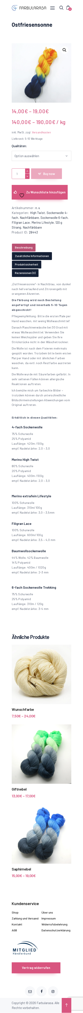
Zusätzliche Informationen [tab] (32, 256)
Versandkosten (41, 132)
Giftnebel (19, 789)
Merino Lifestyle (42, 222)
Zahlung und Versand (25, 918)
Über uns (47, 912)
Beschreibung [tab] (24, 247)
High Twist (37, 213)
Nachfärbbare (29, 217)
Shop (15, 912)
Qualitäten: (19, 146)
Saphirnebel (21, 869)
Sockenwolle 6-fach (54, 217)
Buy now (49, 174)
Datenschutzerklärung (56, 930)
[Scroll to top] (66, 1005)
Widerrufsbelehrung (54, 924)
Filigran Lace (21, 222)
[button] (64, 50)
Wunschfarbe (23, 709)
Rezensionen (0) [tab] (25, 273)
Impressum (49, 918)
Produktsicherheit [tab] (26, 264)
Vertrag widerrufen (36, 968)
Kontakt (17, 924)
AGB (14, 930)
